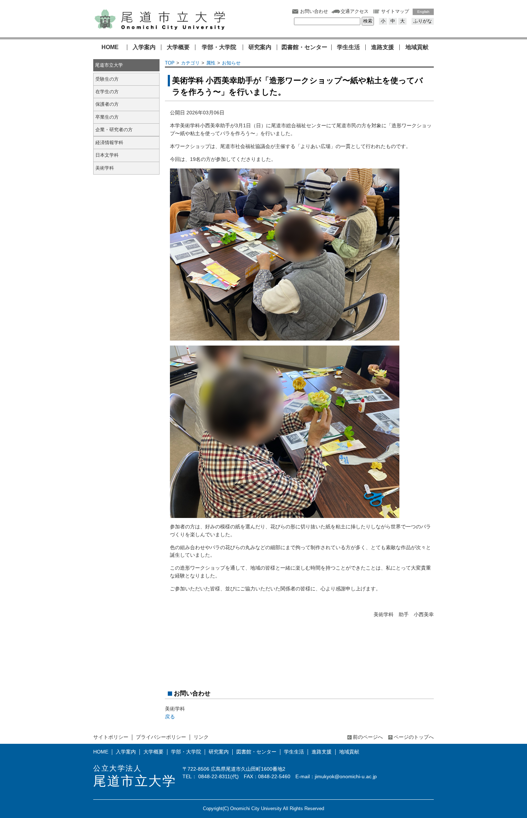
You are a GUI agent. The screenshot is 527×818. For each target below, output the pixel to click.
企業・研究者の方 (114, 129)
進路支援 (382, 47)
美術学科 (104, 168)
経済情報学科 (109, 142)
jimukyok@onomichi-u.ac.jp (346, 776)
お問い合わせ (314, 11)
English (423, 12)
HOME (110, 47)
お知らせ (231, 63)
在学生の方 (107, 91)
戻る (170, 716)
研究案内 (259, 47)
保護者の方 (107, 104)
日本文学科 (107, 155)
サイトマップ (395, 11)
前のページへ (368, 737)
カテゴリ (190, 63)
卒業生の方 (107, 117)
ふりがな (422, 21)
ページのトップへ (414, 737)
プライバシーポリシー (161, 737)
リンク (201, 737)
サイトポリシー (110, 737)
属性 (210, 63)
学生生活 (348, 47)
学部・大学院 (219, 47)
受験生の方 (107, 79)
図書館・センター (304, 47)
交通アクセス (355, 11)
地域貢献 (416, 47)
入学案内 (144, 47)
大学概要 (178, 47)
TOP (170, 63)
